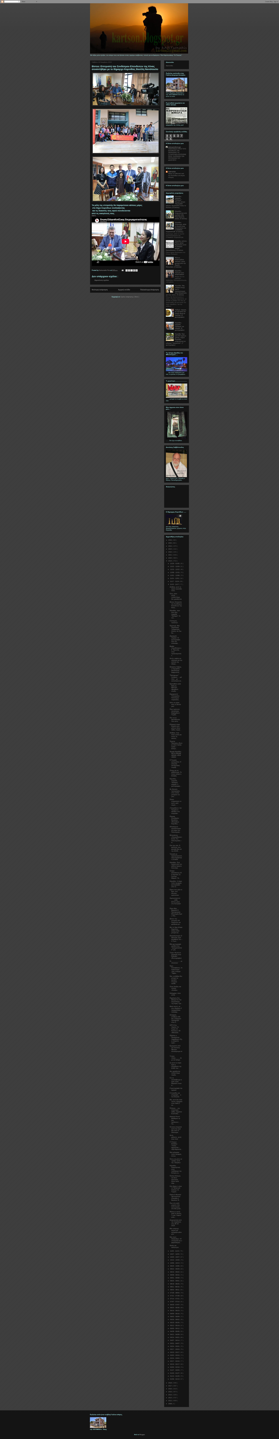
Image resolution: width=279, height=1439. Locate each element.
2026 (170, 540)
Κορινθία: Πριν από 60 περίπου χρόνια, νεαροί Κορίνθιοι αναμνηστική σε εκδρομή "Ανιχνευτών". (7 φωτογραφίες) (176, 339)
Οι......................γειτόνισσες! (176, 962)
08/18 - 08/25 (175, 1284)
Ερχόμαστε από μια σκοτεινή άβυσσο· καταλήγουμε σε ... (176, 1049)
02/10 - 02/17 (175, 1364)
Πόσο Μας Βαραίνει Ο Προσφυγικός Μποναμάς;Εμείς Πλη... (176, 912)
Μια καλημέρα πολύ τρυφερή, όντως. (176, 1154)
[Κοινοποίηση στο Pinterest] (136, 270)
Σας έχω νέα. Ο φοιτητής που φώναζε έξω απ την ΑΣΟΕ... (176, 848)
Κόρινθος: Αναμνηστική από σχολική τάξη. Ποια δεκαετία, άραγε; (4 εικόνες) (181, 214)
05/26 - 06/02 (175, 1319)
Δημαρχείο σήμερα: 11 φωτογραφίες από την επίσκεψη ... (175, 639)
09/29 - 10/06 (175, 1266)
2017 (170, 1386)
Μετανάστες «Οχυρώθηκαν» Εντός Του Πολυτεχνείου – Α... (176, 838)
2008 (170, 1404)
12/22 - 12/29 (175, 566)
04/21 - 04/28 (175, 1334)
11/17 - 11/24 (174, 581)
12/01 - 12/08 (175, 575)
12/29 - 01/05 (175, 563)
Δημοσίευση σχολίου (101, 280)
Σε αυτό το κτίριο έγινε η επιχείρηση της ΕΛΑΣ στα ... (175, 1065)
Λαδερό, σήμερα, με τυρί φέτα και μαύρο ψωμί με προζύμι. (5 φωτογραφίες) (180, 313)
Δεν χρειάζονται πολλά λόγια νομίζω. (175, 1073)
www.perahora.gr (174, 147)
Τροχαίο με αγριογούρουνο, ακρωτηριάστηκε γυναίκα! (176, 856)
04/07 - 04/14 (175, 1340)
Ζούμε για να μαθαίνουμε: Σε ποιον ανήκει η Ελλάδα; (176, 773)
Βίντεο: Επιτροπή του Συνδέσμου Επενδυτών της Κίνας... (176, 604)
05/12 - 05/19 (175, 1325)
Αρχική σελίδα (124, 290)
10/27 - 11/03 (175, 1254)
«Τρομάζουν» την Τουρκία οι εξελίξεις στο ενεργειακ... (176, 810)
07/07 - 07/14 (175, 1301)
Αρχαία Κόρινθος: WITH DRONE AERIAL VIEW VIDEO (176, 754)
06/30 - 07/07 (175, 1305)
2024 (170, 546)
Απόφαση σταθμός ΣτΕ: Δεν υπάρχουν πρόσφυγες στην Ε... (175, 1018)
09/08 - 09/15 (175, 1275)
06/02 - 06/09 (175, 1316)
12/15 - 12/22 (175, 569)
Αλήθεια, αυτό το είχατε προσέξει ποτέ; (176, 589)
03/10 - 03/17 (175, 1352)
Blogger (142, 1434)
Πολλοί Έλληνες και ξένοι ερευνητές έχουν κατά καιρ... (175, 1179)
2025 (170, 543)
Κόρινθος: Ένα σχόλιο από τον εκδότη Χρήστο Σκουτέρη (176, 865)
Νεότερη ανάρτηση (100, 290)
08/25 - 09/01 (175, 1281)
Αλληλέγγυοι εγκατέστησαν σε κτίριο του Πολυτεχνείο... (175, 829)
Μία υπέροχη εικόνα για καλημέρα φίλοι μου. (176, 1231)
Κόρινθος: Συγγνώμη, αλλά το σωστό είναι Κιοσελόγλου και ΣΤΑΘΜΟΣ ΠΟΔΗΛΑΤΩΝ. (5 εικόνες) (176, 227)
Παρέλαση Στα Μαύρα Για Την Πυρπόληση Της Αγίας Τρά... (176, 1000)
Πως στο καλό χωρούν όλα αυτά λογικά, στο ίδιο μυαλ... (176, 1205)
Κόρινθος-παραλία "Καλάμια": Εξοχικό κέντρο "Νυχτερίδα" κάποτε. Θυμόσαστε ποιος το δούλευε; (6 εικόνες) (176, 202)
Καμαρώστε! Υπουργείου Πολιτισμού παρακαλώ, (174, 696)
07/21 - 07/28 (175, 1296)
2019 (170, 561)
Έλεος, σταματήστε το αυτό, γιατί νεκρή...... (175, 802)
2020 (170, 558)
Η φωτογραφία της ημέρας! (176, 1089)
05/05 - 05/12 (175, 1328)
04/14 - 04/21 (175, 1337)
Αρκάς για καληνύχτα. (174, 1246)
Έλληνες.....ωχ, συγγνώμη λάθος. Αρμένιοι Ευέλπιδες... (176, 1110)
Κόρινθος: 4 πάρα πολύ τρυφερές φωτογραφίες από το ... (176, 884)
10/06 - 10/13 (175, 1263)
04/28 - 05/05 (175, 1331)
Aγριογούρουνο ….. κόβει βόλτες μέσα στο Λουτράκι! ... (175, 901)
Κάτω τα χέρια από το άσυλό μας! (175, 704)
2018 (170, 1383)
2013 (170, 1398)
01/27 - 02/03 (175, 1370)
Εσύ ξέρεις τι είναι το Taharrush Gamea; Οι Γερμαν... (176, 1189)
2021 (170, 555)
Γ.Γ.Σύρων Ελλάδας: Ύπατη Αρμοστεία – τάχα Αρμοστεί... (176, 1145)
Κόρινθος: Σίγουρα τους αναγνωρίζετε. (179, 272)
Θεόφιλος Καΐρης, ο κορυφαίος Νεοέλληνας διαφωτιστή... (176, 669)
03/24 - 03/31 (175, 1346)
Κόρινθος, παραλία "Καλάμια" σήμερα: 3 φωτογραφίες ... (176, 782)
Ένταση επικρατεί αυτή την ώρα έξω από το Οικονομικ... (176, 1129)
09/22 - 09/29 (175, 1269)
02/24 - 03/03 (175, 1358)
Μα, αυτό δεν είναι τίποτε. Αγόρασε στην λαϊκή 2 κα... (176, 1102)
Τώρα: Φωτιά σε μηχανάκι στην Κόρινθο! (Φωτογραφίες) (176, 955)
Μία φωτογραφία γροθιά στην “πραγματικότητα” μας (176, 946)
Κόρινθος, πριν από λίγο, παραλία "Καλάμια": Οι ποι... (175, 614)
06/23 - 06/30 (175, 1307)
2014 (170, 1395)
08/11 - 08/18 (175, 1287)
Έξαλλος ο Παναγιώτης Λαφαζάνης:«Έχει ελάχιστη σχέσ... (176, 1039)
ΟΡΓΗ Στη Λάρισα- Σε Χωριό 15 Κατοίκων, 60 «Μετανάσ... (175, 1028)
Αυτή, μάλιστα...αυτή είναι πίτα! (175, 1137)
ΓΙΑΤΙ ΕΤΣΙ (172, 172)
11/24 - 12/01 (175, 578)
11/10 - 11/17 (174, 584)
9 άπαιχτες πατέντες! (174, 621)
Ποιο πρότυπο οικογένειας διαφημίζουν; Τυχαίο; (175, 712)
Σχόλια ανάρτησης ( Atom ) (130, 297)
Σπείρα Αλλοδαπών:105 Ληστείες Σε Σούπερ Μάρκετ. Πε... (176, 874)
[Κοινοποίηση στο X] (131, 270)
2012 (170, 1400)
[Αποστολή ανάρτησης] (122, 270)
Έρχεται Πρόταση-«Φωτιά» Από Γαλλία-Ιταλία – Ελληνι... (176, 744)
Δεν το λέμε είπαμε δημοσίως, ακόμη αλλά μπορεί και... (176, 930)
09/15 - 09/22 (175, 1272)
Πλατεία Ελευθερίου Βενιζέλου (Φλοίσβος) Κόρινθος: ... (175, 820)
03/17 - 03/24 (175, 1349)
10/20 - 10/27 (175, 1257)
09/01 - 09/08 (175, 1278)
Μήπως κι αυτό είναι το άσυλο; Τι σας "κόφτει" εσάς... (175, 1214)
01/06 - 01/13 (175, 1379)
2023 (170, 549)
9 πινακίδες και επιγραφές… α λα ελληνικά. (175, 1095)
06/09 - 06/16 (175, 1313)
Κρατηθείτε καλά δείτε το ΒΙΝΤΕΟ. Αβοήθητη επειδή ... (175, 687)
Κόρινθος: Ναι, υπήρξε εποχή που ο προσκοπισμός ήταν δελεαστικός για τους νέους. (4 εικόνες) (176, 290)
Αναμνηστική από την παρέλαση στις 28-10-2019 (176, 1222)
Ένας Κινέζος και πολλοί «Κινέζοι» (175, 988)
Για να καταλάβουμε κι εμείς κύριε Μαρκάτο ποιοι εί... (176, 1081)
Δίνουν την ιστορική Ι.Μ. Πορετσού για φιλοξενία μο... (175, 921)
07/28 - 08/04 (175, 1293)
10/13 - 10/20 (175, 1260)
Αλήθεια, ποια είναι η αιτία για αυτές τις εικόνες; (175, 735)
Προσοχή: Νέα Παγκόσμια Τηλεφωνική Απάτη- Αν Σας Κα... (175, 629)
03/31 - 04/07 (175, 1343)
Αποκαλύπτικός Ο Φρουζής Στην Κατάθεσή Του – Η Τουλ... (176, 938)
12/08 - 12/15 (175, 572)
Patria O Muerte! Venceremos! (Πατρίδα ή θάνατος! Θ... (175, 1197)
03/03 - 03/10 (175, 1355)
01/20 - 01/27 (175, 1373)
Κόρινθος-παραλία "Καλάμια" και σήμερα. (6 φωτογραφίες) (179, 326)
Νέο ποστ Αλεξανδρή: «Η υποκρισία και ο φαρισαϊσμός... (176, 1239)
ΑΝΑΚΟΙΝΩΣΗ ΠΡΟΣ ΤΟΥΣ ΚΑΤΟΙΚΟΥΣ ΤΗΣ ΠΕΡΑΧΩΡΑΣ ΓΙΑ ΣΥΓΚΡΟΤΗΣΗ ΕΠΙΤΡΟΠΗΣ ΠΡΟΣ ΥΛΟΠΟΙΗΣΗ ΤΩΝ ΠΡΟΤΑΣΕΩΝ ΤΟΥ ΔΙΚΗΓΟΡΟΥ (177, 154)
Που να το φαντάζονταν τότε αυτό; (175, 719)
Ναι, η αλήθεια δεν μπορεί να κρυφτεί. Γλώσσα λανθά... (176, 979)
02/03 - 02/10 (175, 1367)
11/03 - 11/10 (174, 1251)
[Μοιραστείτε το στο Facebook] (134, 270)
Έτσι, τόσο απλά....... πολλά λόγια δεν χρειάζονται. (176, 596)
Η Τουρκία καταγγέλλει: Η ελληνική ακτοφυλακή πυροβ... (175, 763)
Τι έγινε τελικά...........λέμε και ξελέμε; (176, 1058)
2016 (170, 1389)
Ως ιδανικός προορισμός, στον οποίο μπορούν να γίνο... (175, 792)
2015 (170, 1392)
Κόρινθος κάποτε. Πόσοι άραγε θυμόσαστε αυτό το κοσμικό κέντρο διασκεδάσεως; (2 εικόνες (176, 245)
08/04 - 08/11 (175, 1290)
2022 (170, 552)
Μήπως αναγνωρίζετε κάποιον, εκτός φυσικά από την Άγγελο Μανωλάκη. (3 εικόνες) (176, 262)
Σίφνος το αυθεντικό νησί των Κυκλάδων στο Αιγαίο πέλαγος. (176, 175)
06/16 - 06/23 (175, 1310)
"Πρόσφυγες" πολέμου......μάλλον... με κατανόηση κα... (176, 678)
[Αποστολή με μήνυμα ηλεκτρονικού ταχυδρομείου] (126, 270)
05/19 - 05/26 (175, 1322)
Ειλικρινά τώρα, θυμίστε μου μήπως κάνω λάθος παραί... (175, 727)
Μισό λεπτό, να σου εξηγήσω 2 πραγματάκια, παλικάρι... (176, 1009)
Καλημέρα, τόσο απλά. (175, 994)
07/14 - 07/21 (175, 1299)
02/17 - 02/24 (175, 1361)
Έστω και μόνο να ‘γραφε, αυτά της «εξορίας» (176, 1161)
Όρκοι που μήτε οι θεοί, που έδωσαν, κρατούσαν (176, 892)
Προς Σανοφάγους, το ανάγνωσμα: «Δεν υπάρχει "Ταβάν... (176, 969)
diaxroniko (169, 66)
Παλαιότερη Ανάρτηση (149, 290)
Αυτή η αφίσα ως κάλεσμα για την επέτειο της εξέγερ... (176, 661)
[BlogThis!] (129, 270)
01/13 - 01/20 (175, 1376)
